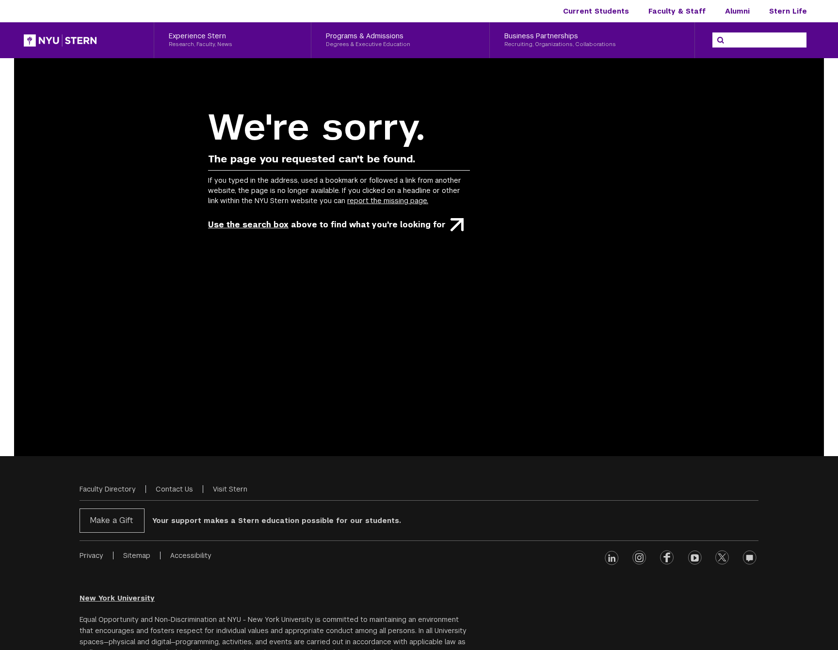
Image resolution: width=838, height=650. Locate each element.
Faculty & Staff (677, 11)
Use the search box (248, 225)
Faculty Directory (108, 489)
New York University (117, 598)
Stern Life (788, 11)
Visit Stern (230, 489)
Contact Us (174, 489)
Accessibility (190, 555)
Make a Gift (111, 520)
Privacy (91, 555)
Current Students (596, 11)
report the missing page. (387, 200)
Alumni (737, 11)
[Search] (720, 40)
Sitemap (136, 555)
